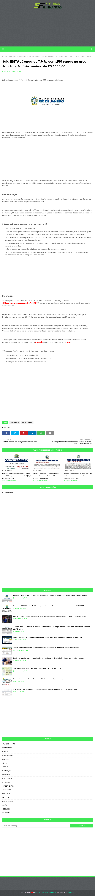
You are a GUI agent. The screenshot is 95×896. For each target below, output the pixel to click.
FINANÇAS (6, 782)
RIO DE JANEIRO (18, 56)
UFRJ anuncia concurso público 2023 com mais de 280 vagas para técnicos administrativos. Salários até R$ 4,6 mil (51, 628)
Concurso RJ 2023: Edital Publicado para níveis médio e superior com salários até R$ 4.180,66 (48, 606)
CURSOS (6, 759)
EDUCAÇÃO (7, 771)
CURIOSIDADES (8, 755)
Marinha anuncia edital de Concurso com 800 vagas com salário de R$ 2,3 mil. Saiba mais (16, 476)
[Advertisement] (47, 28)
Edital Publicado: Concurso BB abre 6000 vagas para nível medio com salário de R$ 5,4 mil (47, 637)
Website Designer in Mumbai (45, 893)
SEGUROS (6, 809)
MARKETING (7, 790)
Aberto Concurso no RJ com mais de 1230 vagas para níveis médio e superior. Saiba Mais (78, 476)
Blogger (71, 893)
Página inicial (7, 56)
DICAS (5, 763)
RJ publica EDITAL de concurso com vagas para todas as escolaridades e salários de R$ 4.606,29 (50, 595)
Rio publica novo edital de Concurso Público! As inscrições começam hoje (41, 679)
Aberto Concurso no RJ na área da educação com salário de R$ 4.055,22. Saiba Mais (46, 476)
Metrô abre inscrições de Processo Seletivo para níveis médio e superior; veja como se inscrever (49, 616)
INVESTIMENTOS (8, 786)
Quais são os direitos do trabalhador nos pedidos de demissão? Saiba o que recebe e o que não (49, 658)
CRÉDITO (6, 752)
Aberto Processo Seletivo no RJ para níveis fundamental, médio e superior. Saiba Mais (46, 647)
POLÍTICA (6, 797)
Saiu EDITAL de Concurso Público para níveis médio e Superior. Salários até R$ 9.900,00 (46, 689)
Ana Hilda (7, 71)
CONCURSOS (14, 423)
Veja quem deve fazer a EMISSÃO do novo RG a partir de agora (37, 668)
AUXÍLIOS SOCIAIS (9, 744)
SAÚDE (5, 805)
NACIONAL (6, 794)
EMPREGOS (6, 775)
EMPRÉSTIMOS (8, 778)
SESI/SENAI (7, 813)
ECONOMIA (6, 767)
